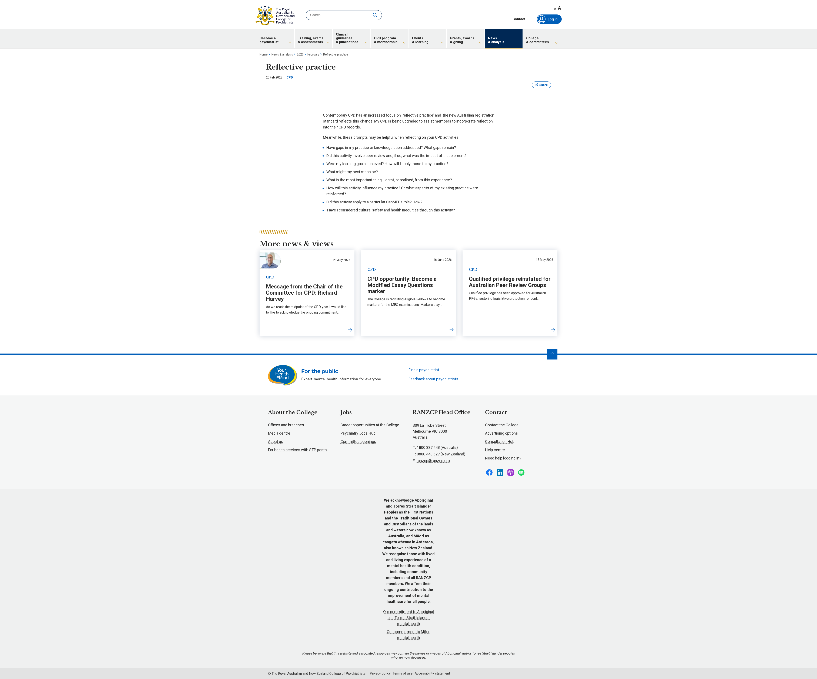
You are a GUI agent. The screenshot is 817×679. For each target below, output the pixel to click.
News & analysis (282, 54)
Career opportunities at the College (369, 425)
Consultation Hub (499, 441)
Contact (519, 19)
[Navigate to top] (552, 354)
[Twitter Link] (510, 472)
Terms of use (403, 673)
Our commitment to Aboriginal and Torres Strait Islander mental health (408, 617)
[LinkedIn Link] (500, 472)
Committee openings (358, 441)
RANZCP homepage (275, 15)
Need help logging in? (503, 458)
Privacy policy (380, 673)
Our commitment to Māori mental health (408, 634)
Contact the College (501, 425)
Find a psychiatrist (423, 370)
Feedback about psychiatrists (433, 379)
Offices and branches (286, 425)
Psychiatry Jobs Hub (358, 433)
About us (275, 441)
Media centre (279, 433)
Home (264, 54)
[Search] (375, 15)
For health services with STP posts (297, 450)
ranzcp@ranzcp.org (433, 460)
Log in (552, 19)
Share (543, 85)
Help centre (495, 450)
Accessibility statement (432, 673)
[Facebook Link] (489, 472)
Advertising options (501, 433)
